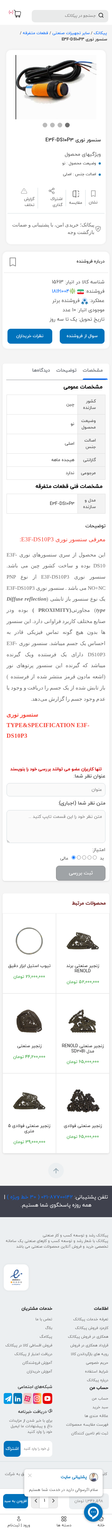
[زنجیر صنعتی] (82, 941)
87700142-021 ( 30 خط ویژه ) (39, 1197)
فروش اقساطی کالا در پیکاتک (28, 1345)
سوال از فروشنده (82, 336)
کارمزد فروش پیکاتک (91, 1328)
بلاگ (48, 1328)
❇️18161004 (64, 291)
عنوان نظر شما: (89, 776)
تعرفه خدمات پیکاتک (90, 1319)
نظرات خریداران (30, 336)
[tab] (93, 370)
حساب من (100, 1398)
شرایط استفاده (96, 1371)
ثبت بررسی (81, 873)
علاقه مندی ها (96, 1416)
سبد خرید (100, 1407)
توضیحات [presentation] (66, 370)
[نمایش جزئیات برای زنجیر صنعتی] (29, 1021)
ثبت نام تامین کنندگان (89, 1433)
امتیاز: (98, 849)
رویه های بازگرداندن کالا (89, 1354)
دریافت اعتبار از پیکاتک (33, 1354)
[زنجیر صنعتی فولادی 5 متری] (29, 1101)
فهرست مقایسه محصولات (87, 1424)
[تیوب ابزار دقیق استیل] (29, 941)
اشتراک (12, 1449)
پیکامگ (46, 1336)
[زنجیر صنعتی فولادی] (82, 1101)
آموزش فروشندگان (37, 1362)
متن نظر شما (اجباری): (81, 803)
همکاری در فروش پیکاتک (88, 1336)
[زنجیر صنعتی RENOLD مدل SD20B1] (82, 1021)
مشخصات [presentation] (93, 370)
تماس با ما (43, 1319)
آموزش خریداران (39, 1371)
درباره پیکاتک (97, 1380)
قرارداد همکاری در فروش (89, 1345)
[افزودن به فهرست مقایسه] (76, 194)
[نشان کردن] (12, 262)
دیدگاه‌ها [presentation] (41, 370)
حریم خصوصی (97, 1362)
